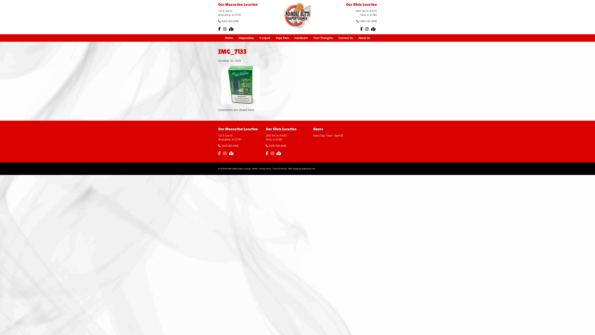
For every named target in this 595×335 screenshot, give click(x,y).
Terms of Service (279, 168)
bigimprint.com (308, 168)
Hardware (301, 38)
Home (229, 38)
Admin (255, 168)
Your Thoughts (323, 38)
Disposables (246, 38)
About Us (364, 38)
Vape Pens (282, 38)
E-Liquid (264, 38)
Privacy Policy (265, 168)
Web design (293, 168)
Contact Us (345, 38)
